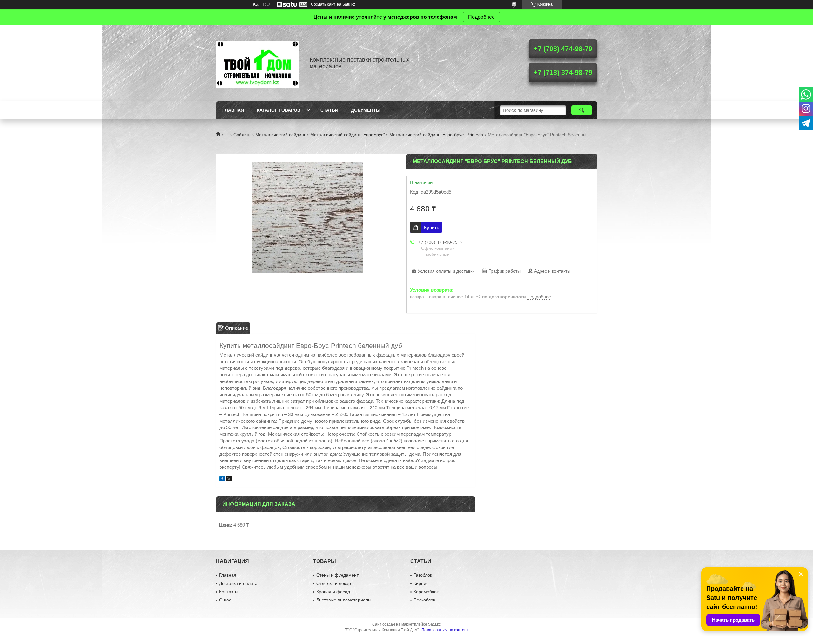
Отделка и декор (333, 583)
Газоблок (422, 575)
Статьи (329, 110)
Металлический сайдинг (280, 134)
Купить (431, 227)
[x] (229, 479)
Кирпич (420, 583)
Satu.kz (434, 624)
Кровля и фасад (333, 591)
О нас (225, 599)
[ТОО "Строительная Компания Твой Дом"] (257, 63)
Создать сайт (323, 4)
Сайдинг (242, 134)
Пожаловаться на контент (444, 630)
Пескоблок (424, 599)
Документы (365, 110)
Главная (233, 110)
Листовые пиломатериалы (343, 599)
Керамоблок (426, 591)
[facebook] (222, 479)
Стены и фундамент (337, 575)
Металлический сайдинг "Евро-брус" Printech (436, 134)
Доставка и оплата (238, 583)
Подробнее (481, 17)
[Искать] (581, 110)
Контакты (228, 591)
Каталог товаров (278, 110)
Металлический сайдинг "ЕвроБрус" (347, 134)
